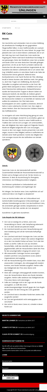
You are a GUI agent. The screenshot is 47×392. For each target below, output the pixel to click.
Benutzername (7, 361)
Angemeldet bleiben (11, 375)
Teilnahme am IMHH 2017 (26, 320)
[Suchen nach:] (23, 21)
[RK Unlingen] (23, 13)
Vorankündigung (28, 334)
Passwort (5, 368)
